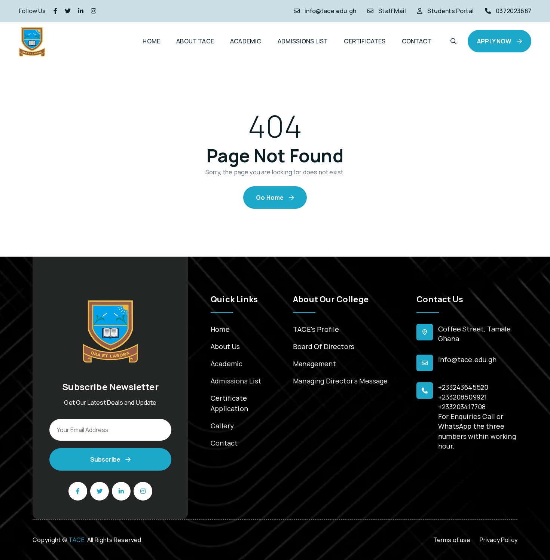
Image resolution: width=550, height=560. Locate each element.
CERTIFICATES (364, 41)
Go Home (270, 197)
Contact (224, 442)
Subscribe (106, 459)
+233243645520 (463, 387)
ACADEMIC (245, 41)
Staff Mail (392, 11)
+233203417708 (462, 406)
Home (220, 329)
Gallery (222, 425)
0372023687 (513, 11)
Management (314, 363)
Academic (226, 363)
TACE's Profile (316, 329)
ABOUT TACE (195, 41)
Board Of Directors (323, 346)
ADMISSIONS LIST (303, 41)
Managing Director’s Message (340, 380)
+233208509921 (462, 396)
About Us (225, 346)
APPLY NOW (495, 41)
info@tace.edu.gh (330, 11)
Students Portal (450, 11)
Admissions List (236, 380)
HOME (151, 41)
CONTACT (417, 41)
